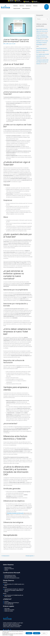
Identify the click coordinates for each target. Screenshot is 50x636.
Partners (35, 5)
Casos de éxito (16, 8)
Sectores (15, 5)
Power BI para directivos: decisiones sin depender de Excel (42, 50)
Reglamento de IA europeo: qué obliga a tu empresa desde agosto (42, 42)
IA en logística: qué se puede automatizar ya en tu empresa (42, 56)
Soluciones (28, 5)
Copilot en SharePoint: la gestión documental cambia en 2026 (42, 36)
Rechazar (36, 633)
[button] (46, 7)
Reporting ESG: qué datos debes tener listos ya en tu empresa (42, 31)
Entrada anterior (5, 555)
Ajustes (44, 633)
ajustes (11, 634)
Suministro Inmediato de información (15, 513)
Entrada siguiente (30, 555)
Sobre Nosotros (26, 8)
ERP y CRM (5, 43)
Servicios (22, 5)
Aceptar (29, 633)
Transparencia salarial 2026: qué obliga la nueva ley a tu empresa (42, 61)
